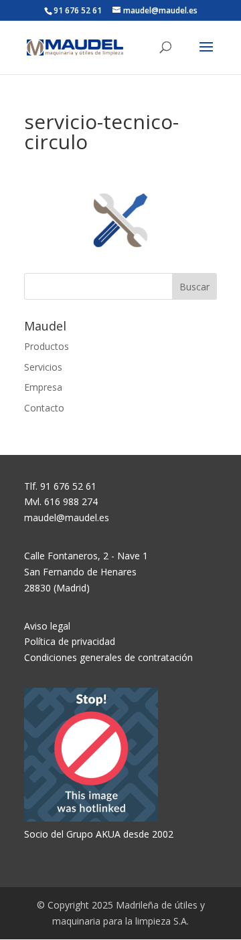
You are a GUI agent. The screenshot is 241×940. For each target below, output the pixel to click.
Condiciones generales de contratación (108, 657)
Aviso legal (47, 626)
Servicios (43, 367)
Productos (46, 346)
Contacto (44, 407)
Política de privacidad (69, 641)
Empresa (43, 387)
